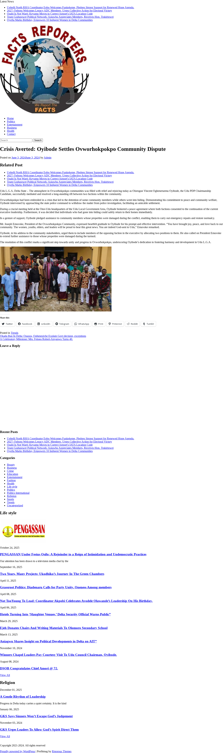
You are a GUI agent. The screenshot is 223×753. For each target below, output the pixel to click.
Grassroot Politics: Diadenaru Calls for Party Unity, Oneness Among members (56, 587)
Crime (10, 470)
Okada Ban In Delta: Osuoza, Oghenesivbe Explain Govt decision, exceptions (43, 335)
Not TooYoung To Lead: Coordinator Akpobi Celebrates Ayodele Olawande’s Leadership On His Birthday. (76, 601)
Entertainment (14, 124)
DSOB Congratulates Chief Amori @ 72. (29, 668)
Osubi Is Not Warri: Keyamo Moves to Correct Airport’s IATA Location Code (50, 13)
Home (10, 118)
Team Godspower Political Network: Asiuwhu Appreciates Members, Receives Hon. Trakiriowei (60, 16)
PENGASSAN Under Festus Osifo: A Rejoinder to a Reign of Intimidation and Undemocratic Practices (73, 554)
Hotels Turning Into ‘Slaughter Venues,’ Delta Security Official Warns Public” (55, 614)
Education (12, 474)
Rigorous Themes (61, 751)
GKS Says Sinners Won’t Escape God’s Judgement (36, 716)
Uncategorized (15, 505)
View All (5, 675)
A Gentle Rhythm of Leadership (23, 696)
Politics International (18, 492)
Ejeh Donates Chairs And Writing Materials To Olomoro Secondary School (53, 628)
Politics (11, 121)
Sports (10, 499)
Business (12, 127)
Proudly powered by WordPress (17, 751)
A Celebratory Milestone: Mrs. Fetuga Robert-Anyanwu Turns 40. (36, 339)
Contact (11, 134)
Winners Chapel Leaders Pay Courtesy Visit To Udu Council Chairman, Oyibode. (58, 655)
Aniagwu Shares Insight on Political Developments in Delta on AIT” (48, 641)
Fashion (11, 480)
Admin (47, 157)
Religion (11, 496)
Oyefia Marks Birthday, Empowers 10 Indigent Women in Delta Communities (50, 19)
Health (10, 130)
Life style (12, 486)
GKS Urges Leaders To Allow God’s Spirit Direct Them (39, 729)
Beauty (11, 464)
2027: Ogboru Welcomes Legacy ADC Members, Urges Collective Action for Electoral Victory (59, 10)
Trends (14, 332)
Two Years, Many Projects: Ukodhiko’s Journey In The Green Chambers (52, 574)
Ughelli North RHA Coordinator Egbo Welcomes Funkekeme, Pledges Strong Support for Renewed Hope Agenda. (70, 7)
